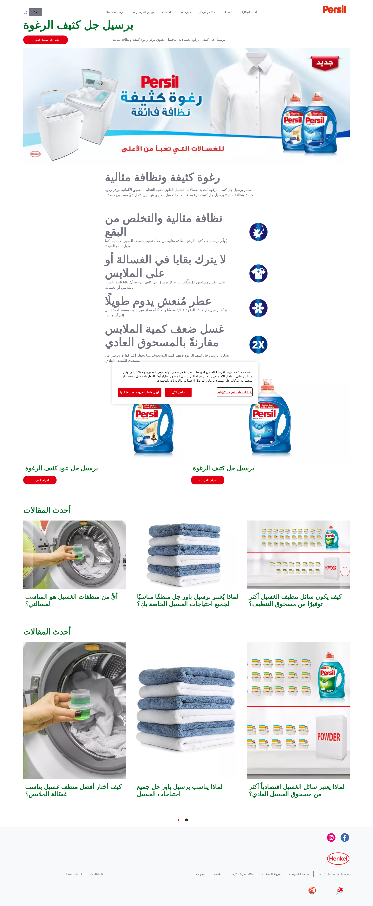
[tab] (186, 820)
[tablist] (186, 820)
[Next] (28, 572)
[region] (185, 383)
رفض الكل (178, 392)
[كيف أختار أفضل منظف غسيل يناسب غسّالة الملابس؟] (74, 722)
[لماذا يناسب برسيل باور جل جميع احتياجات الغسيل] (186, 722)
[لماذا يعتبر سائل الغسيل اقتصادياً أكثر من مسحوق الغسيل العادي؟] (298, 722)
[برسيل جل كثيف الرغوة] (270, 430)
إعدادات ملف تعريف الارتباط (234, 392)
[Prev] (345, 572)
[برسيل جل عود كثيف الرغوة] (102, 430)
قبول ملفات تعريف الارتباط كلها (139, 392)
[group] (186, 436)
